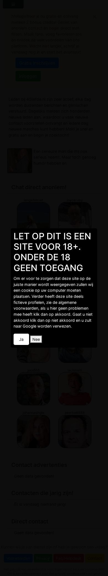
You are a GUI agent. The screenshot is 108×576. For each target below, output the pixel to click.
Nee (36, 339)
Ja (21, 339)
